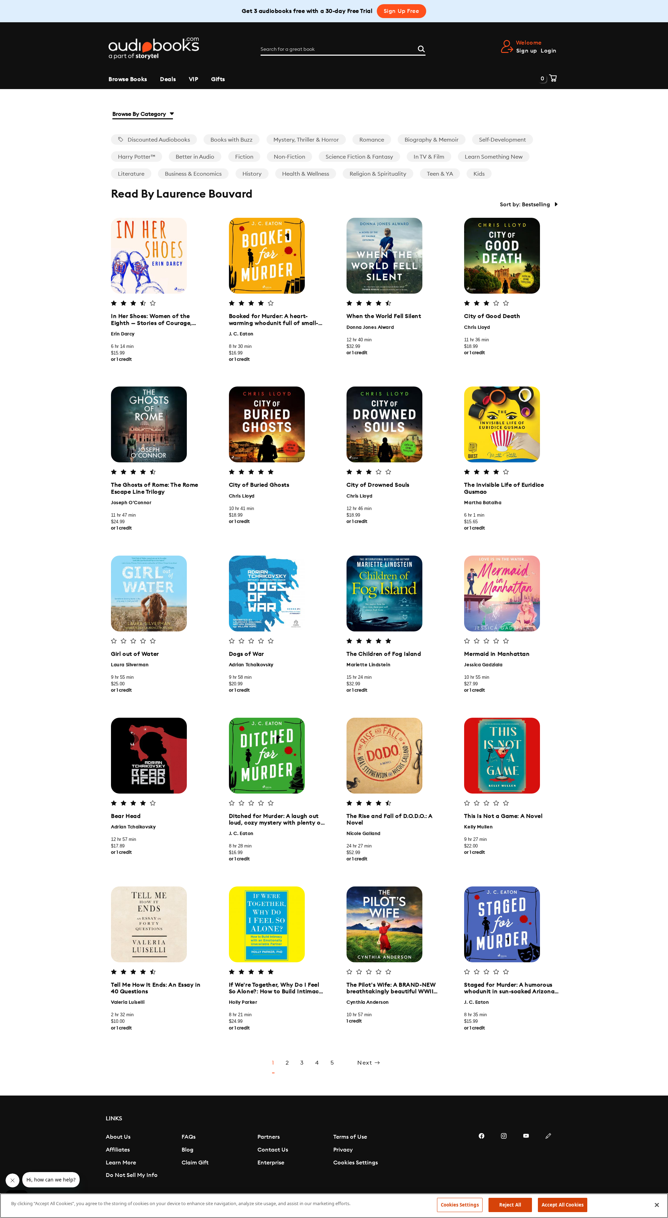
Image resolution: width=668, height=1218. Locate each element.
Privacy (343, 1150)
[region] (334, 1205)
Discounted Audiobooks (158, 140)
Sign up (526, 51)
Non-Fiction (289, 157)
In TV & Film (429, 157)
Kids (479, 174)
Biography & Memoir (432, 140)
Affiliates (118, 1150)
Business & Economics (193, 174)
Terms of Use (350, 1137)
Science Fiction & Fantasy (359, 157)
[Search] (421, 48)
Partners (268, 1137)
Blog (187, 1150)
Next (365, 1063)
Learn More (121, 1162)
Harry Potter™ (136, 157)
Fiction (244, 157)
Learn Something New (494, 157)
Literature (131, 174)
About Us (118, 1137)
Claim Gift (195, 1162)
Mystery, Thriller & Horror (306, 140)
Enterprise (270, 1162)
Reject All (510, 1205)
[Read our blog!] (548, 1156)
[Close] (657, 1204)
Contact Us (272, 1150)
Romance (371, 140)
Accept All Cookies (562, 1205)
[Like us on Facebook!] (481, 1156)
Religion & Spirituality (378, 174)
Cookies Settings (355, 1162)
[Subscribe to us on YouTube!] (526, 1156)
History (252, 174)
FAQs (189, 1137)
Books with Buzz (231, 140)
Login (549, 51)
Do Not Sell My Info (132, 1175)
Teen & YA (440, 174)
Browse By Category (139, 114)
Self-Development (502, 140)
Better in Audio (195, 157)
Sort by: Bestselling (525, 204)
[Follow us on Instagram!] (504, 1156)
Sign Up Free (401, 11)
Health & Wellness (305, 174)
